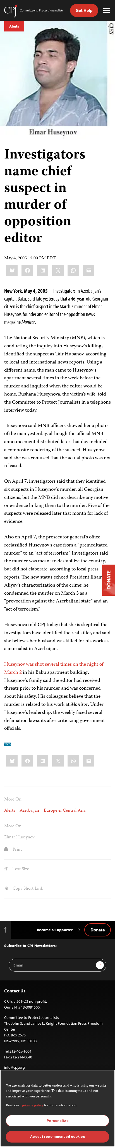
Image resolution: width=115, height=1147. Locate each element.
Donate (97, 930)
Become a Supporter (55, 929)
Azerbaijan (29, 810)
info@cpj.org (14, 1067)
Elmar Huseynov (19, 837)
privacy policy (32, 1106)
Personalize (57, 1121)
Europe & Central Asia (64, 810)
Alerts (14, 26)
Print (16, 849)
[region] (57, 1108)
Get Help (84, 10)
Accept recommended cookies (57, 1136)
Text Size (20, 869)
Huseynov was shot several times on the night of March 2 (53, 668)
